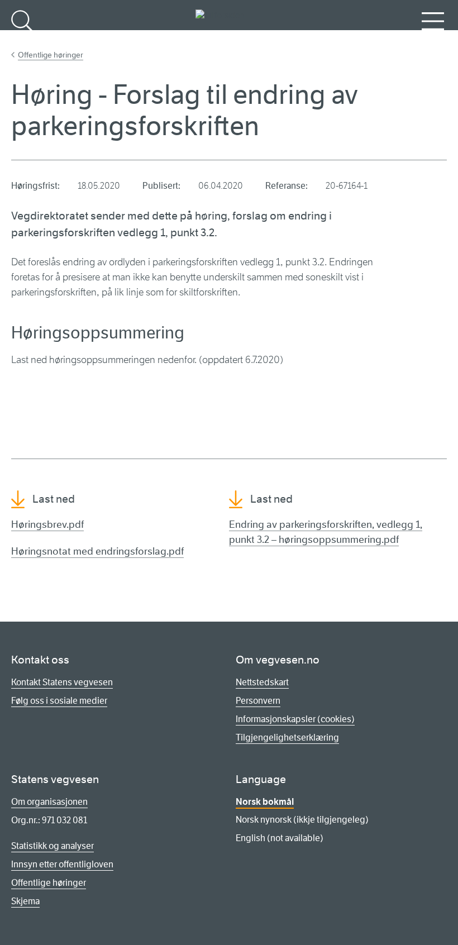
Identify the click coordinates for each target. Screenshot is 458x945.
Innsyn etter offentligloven (62, 864)
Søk (22, 39)
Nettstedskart (262, 682)
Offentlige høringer (50, 55)
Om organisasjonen (49, 801)
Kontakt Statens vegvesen (62, 682)
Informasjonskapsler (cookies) (295, 719)
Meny (433, 39)
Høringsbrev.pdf (47, 524)
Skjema (25, 901)
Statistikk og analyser (52, 846)
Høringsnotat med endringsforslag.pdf (97, 551)
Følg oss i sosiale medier (59, 700)
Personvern (258, 700)
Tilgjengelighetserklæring (287, 737)
